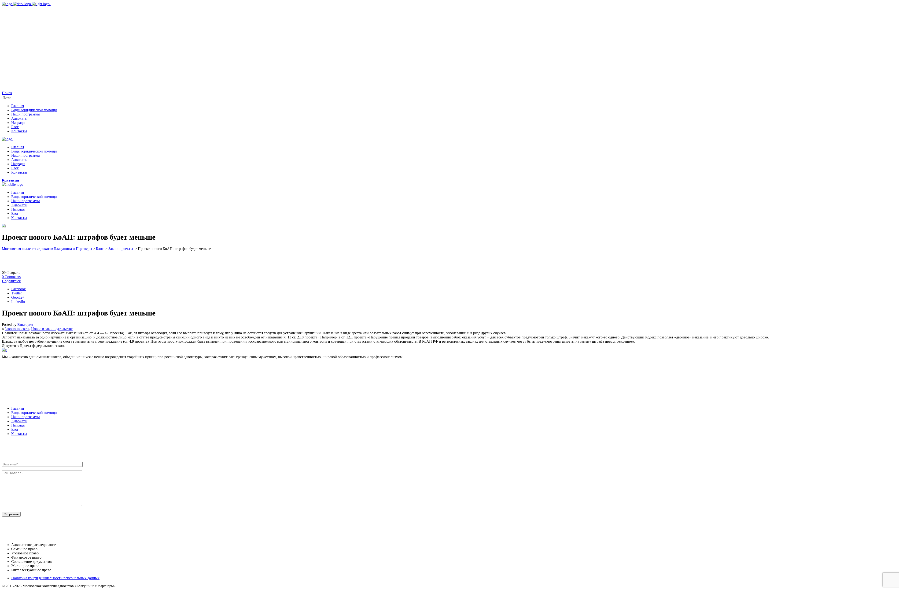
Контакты (19, 434)
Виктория (25, 325)
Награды (18, 425)
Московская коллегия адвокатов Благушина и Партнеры (47, 249)
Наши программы (25, 417)
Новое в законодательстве (52, 329)
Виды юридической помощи (34, 413)
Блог (99, 249)
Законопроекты (120, 249)
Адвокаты (19, 421)
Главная (17, 408)
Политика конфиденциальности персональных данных (55, 578)
